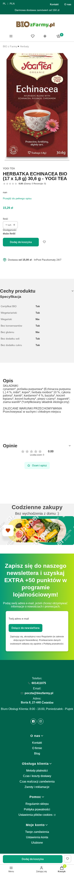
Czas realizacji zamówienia (37, 781)
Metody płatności (37, 770)
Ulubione (37, 842)
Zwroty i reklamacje (37, 786)
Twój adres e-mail (19, 618)
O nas (67, 4)
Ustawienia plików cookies (35, 814)
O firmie (37, 748)
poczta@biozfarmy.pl (39, 693)
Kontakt (54, 4)
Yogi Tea (9, 168)
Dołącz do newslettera (25, 628)
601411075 (39, 683)
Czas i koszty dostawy (37, 775)
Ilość (5, 218)
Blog (37, 753)
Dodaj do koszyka (21, 242)
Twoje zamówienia (37, 831)
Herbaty (24, 46)
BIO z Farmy (10, 46)
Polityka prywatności (37, 809)
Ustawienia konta (37, 837)
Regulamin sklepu (37, 803)
